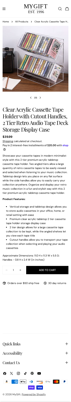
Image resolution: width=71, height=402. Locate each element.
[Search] (60, 8)
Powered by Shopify (34, 394)
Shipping (8, 141)
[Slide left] (31, 97)
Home (6, 21)
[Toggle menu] (4, 8)
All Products (21, 21)
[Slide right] (40, 97)
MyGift (16, 394)
